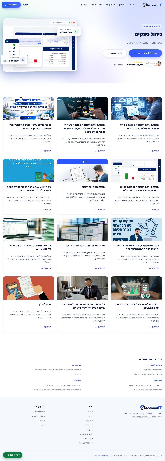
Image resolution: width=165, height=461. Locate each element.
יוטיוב (43, 425)
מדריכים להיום (156, 365)
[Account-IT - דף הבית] (152, 4)
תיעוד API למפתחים (86, 443)
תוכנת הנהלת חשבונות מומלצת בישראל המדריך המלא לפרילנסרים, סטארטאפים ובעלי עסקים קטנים (84, 128)
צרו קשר (90, 429)
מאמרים (84, 5)
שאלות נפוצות (88, 438)
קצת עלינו (110, 5)
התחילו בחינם (12, 5)
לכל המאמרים (115, 53)
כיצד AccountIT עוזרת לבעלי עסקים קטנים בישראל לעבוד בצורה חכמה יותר (29, 188)
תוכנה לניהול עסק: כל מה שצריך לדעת (85, 245)
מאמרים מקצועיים (86, 434)
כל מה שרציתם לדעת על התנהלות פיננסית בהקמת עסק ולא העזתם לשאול (83, 306)
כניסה (25, 5)
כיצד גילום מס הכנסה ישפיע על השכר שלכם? (148, 390)
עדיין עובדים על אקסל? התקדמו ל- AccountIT (147, 374)
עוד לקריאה (76, 365)
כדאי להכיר (77, 381)
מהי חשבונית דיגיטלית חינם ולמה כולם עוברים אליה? (145, 385)
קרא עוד (154, 150)
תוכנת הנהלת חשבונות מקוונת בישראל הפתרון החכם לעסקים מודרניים (139, 126)
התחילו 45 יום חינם (145, 53)
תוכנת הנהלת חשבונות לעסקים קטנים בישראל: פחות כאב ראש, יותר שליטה (139, 188)
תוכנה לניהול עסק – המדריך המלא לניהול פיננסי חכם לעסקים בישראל (30, 126)
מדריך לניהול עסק (75, 374)
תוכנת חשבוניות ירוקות (93, 187)
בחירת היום (158, 381)
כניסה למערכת (40, 411)
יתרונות (132, 5)
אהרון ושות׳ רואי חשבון (101, 455)
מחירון (121, 5)
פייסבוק (42, 420)
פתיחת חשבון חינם (38, 416)
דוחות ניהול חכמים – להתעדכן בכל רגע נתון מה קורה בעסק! (62, 385)
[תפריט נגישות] (5, 5)
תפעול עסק (45, 304)
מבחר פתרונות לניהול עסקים (153, 370)
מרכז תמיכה (97, 5)
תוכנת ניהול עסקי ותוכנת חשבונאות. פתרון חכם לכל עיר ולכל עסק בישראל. (58, 370)
